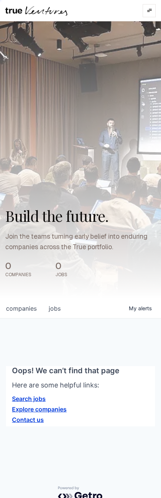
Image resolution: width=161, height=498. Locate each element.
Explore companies (39, 409)
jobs (55, 308)
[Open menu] (149, 10)
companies (21, 308)
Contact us (28, 419)
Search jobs (29, 398)
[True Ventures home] (36, 10)
